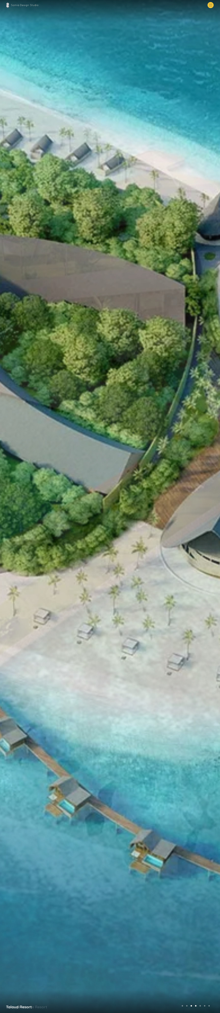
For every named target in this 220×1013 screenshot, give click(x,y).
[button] (211, 5)
